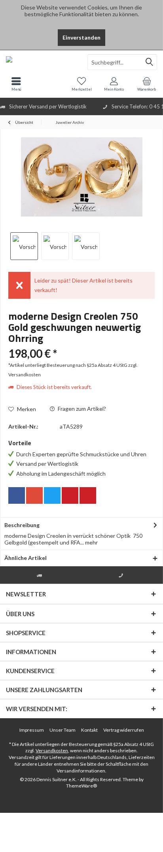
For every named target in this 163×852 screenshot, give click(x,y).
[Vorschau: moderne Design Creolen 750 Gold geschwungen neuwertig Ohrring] (24, 246)
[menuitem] (147, 84)
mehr (91, 542)
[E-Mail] (88, 495)
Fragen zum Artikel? (81, 408)
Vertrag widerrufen (123, 730)
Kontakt (89, 730)
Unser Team (62, 730)
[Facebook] (16, 495)
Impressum (31, 730)
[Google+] (34, 495)
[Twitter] (52, 495)
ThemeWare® (81, 786)
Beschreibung (22, 525)
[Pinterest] (70, 495)
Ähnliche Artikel (25, 557)
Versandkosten (52, 750)
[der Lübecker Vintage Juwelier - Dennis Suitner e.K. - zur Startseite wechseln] (41, 62)
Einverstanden (81, 37)
